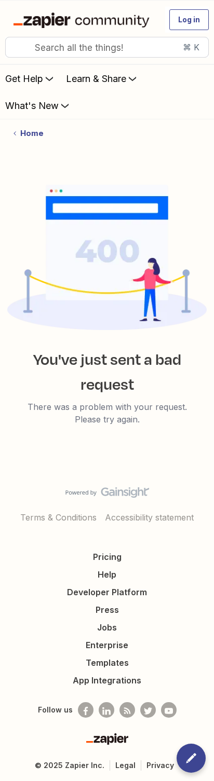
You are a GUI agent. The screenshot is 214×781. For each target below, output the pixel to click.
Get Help (24, 78)
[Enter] (17, 47)
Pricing (107, 557)
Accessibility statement (149, 517)
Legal (125, 765)
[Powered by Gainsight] (107, 495)
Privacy (160, 765)
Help (107, 574)
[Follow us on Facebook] (85, 710)
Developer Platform (107, 592)
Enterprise (107, 645)
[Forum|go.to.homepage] (83, 19)
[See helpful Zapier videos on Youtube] (169, 710)
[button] (189, 19)
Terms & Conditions (58, 517)
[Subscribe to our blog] (127, 710)
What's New (32, 105)
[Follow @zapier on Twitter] (148, 710)
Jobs (107, 627)
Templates (107, 662)
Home (32, 133)
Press (107, 610)
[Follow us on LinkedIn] (106, 710)
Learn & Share (96, 78)
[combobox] (107, 47)
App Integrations (107, 680)
